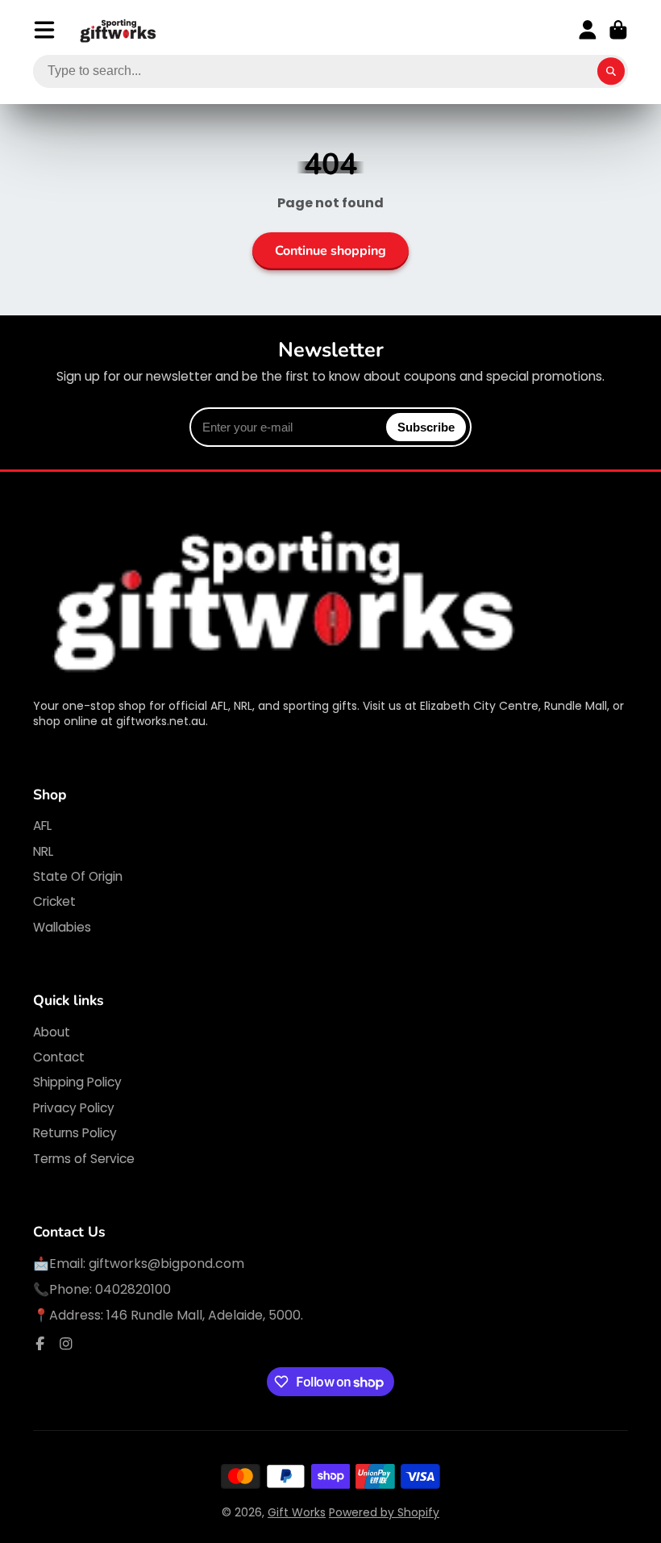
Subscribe (426, 427)
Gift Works (297, 1512)
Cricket (54, 901)
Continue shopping (330, 251)
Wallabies (62, 927)
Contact (59, 1057)
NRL (43, 851)
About (51, 1032)
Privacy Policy (73, 1107)
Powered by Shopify (384, 1512)
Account (587, 30)
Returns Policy (75, 1132)
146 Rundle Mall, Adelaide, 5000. (204, 1315)
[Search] (611, 71)
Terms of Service (84, 1158)
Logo (118, 30)
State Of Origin (78, 876)
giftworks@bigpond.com (166, 1263)
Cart (618, 30)
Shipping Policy (77, 1082)
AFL (42, 825)
